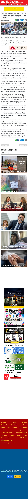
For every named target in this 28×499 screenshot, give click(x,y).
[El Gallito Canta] (7, 4)
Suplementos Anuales (21, 432)
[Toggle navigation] (26, 4)
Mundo (25, 427)
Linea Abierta (23, 424)
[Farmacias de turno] (11, 4)
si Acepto (10, 476)
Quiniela (12, 435)
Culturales (3, 430)
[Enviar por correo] (26, 20)
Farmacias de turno (6, 437)
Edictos (15, 427)
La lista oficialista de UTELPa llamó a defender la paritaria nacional (13, 15)
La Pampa (3, 422)
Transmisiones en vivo (7, 440)
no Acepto (17, 476)
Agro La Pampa (23, 430)
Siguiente (23, 145)
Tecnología (14, 424)
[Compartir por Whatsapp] (16, 20)
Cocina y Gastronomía (6, 432)
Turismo (3, 427)
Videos (25, 435)
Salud (9, 427)
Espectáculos (4, 424)
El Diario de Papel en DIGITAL (8, 443)
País (20, 427)
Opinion (19, 435)
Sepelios (14, 422)
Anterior (5, 145)
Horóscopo (4, 435)
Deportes (24, 422)
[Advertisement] (14, 278)
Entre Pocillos (23, 437)
